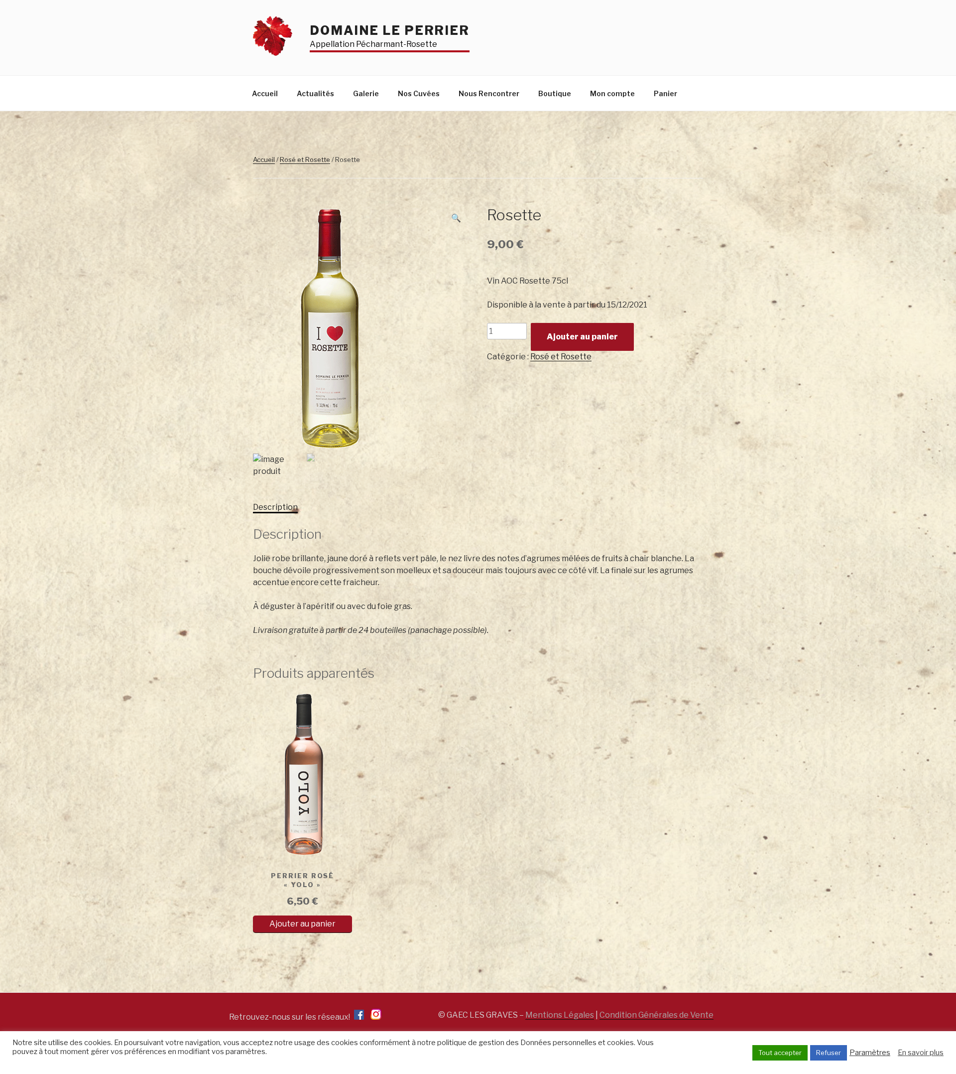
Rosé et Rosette (305, 159)
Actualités (315, 93)
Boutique (554, 93)
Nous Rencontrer (489, 93)
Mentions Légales (559, 1015)
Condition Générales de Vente (656, 1015)
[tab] (275, 507)
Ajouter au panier (582, 336)
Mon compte (612, 93)
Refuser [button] (828, 1053)
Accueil (265, 93)
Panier (665, 93)
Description (275, 507)
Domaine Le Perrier (390, 30)
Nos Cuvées (419, 93)
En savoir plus (921, 1052)
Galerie (366, 93)
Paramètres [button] (869, 1052)
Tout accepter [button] (780, 1053)
